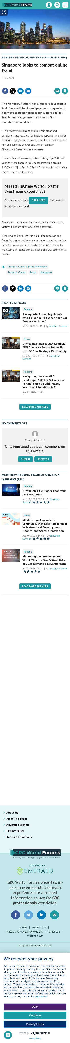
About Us (12, 812)
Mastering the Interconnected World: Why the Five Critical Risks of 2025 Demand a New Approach (44, 560)
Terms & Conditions (19, 837)
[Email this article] (28, 91)
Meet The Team (16, 818)
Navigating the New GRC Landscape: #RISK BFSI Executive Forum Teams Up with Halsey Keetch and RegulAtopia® (43, 382)
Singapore (46, 272)
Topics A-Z (53, 931)
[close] (68, 83)
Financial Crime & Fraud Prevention (27, 266)
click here (38, 200)
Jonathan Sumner (58, 326)
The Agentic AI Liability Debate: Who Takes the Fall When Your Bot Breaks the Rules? (44, 317)
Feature (28, 309)
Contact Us (39, 927)
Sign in (22, 83)
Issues (23, 927)
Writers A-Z (35, 936)
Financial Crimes (17, 272)
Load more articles (35, 406)
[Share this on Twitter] (13, 91)
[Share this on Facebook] (5, 91)
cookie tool (41, 996)
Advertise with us (17, 824)
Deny (35, 1006)
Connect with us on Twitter (28, 915)
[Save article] (65, 91)
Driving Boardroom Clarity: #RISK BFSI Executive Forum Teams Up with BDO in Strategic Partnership (44, 347)
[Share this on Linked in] (20, 91)
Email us (54, 915)
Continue (35, 1015)
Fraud (33, 272)
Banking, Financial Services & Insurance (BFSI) (34, 57)
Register (43, 459)
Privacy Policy (15, 831)
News (27, 339)
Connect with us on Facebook (15, 915)
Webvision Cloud (43, 945)
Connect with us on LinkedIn (41, 915)
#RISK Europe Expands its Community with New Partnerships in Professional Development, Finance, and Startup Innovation (44, 525)
